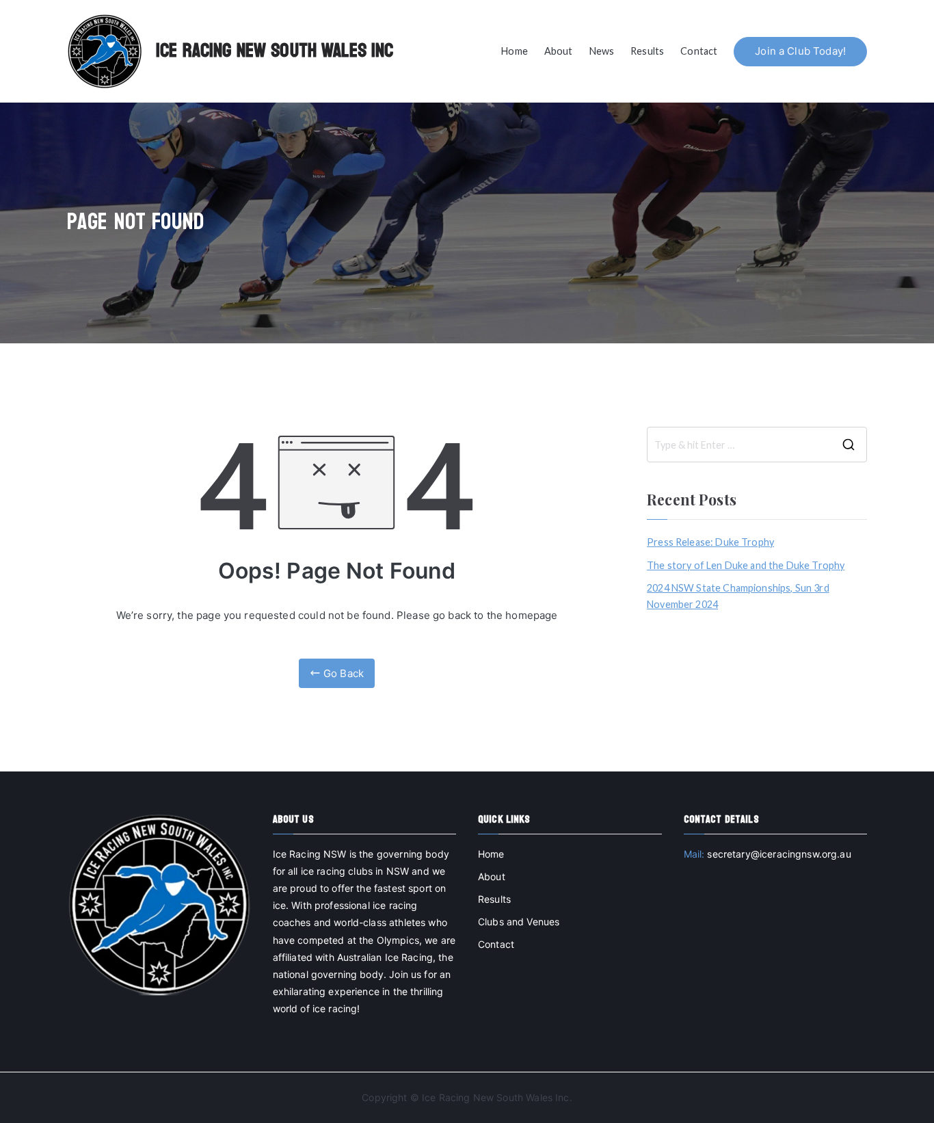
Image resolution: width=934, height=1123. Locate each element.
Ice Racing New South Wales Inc (275, 50)
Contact (698, 51)
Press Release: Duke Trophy (710, 542)
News (602, 51)
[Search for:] (757, 444)
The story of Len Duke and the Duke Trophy (745, 565)
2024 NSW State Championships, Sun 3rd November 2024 (738, 596)
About (558, 51)
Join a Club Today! (800, 50)
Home (514, 51)
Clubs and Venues (518, 921)
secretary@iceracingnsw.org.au (779, 854)
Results (647, 51)
